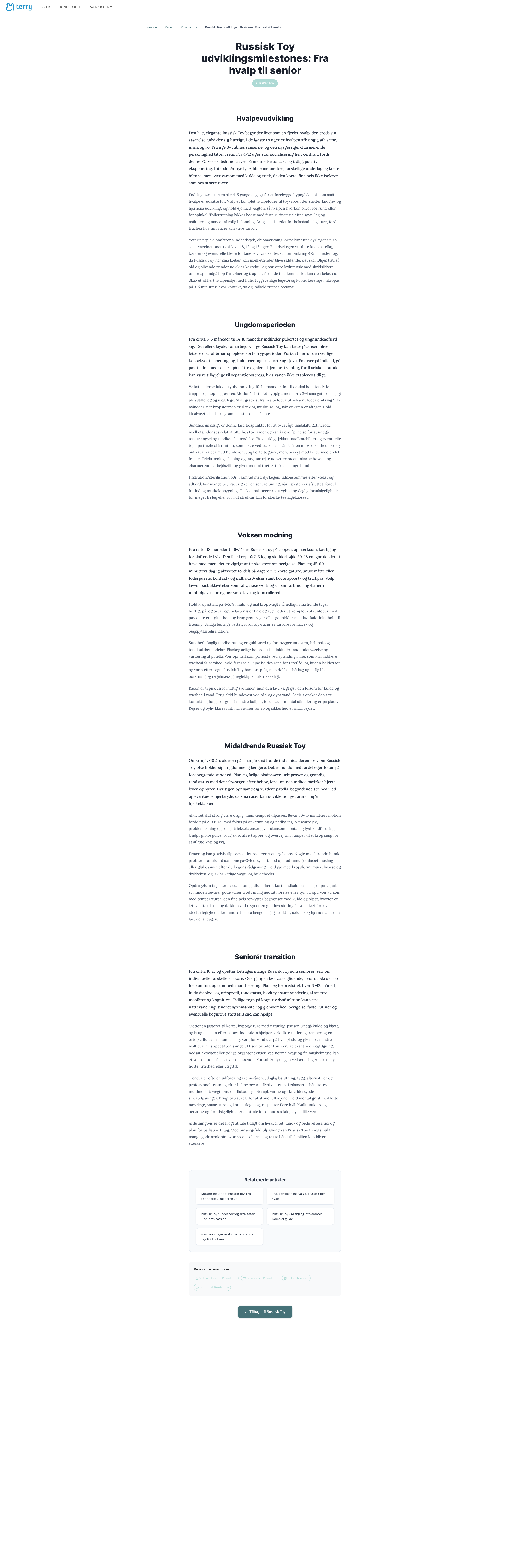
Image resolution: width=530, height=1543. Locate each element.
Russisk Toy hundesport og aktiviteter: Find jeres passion (228, 1216)
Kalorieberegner (298, 1278)
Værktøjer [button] (99, 7)
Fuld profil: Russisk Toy (214, 1287)
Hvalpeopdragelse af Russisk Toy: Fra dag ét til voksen (227, 1236)
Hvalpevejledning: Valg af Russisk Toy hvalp (298, 1195)
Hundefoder (70, 7)
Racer (44, 7)
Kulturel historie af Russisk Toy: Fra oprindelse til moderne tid (226, 1195)
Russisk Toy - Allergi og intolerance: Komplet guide (297, 1216)
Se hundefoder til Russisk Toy (218, 1278)
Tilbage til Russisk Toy (267, 1311)
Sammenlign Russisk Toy (262, 1278)
